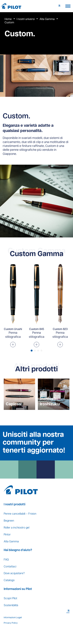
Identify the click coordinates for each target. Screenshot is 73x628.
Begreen (9, 521)
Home (8, 19)
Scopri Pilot (10, 598)
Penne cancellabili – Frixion (20, 514)
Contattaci (10, 566)
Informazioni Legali (13, 617)
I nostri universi (26, 19)
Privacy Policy (11, 623)
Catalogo (9, 580)
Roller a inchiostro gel (16, 527)
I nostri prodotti (14, 504)
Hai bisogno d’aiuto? (18, 550)
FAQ (6, 559)
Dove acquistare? (14, 573)
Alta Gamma (47, 19)
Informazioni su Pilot (18, 589)
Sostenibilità (11, 605)
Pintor (7, 534)
